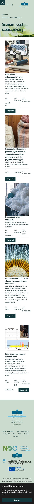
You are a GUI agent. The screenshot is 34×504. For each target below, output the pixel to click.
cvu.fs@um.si (17, 424)
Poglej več (10, 110)
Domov (5, 14)
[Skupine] (17, 38)
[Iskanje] (12, 5)
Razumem (17, 500)
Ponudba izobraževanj (11, 17)
